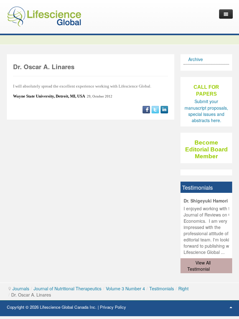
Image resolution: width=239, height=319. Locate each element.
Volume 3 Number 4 (125, 288)
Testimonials (161, 288)
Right (183, 288)
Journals (20, 288)
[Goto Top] (231, 307)
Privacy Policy (113, 307)
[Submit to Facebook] (146, 109)
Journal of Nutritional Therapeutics (67, 288)
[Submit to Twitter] (155, 109)
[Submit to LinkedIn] (164, 109)
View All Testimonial (199, 265)
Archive (195, 59)
